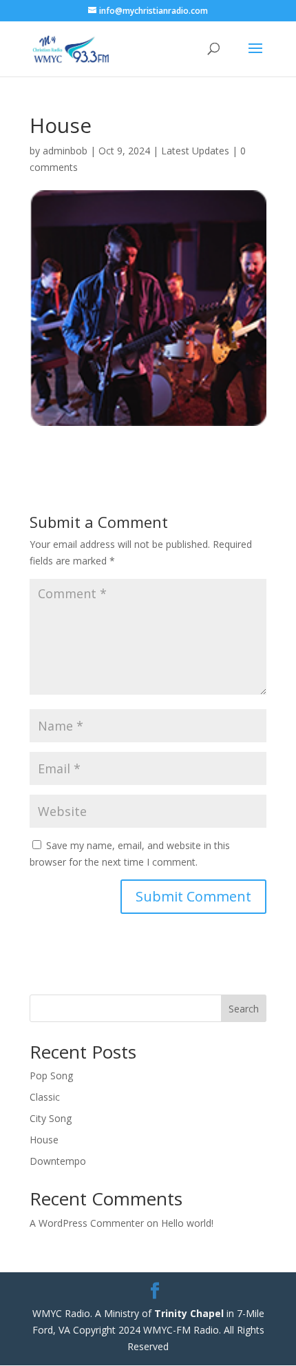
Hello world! (187, 1223)
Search (244, 1008)
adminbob (65, 150)
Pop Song (51, 1075)
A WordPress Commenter (87, 1223)
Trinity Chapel (189, 1313)
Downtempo (58, 1161)
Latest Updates (195, 150)
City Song (51, 1118)
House (44, 1139)
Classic (45, 1096)
